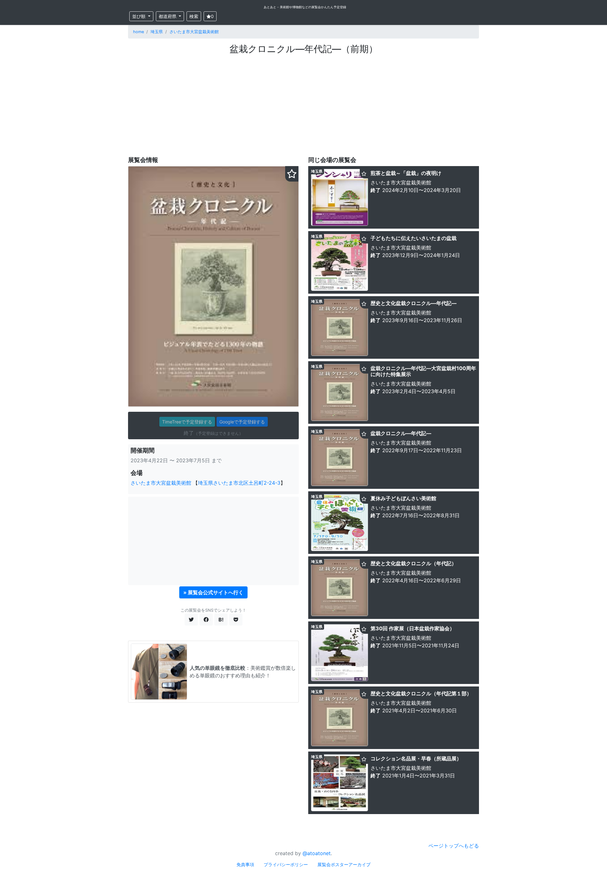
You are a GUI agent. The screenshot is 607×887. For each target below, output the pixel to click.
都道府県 (168, 16)
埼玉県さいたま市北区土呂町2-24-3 (239, 483)
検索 (193, 16)
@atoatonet (317, 853)
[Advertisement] (303, 102)
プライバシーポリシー (286, 864)
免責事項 (245, 864)
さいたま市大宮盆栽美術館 (194, 31)
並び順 (139, 16)
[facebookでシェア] (206, 620)
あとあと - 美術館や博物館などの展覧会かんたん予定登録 (305, 7)
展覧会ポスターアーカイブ (344, 864)
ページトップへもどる (453, 845)
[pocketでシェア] (235, 620)
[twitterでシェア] (191, 620)
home (138, 31)
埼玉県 (156, 31)
